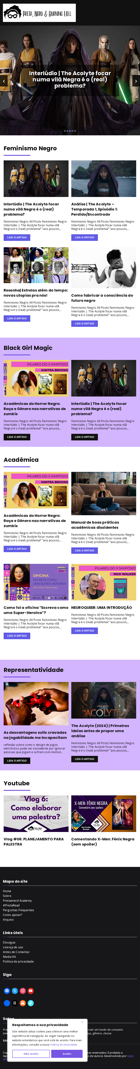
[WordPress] (23, 1003)
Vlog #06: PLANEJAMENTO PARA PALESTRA (34, 842)
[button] (65, 131)
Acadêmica (21, 460)
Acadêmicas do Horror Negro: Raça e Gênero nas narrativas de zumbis (35, 408)
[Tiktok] (31, 1003)
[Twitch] (7, 1003)
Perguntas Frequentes (18, 910)
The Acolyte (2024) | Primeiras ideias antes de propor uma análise (100, 731)
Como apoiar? (12, 914)
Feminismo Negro (30, 148)
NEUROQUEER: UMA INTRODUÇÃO (101, 607)
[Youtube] (31, 991)
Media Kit (9, 956)
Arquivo (8, 919)
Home (7, 891)
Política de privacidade (63, 1044)
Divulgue (9, 942)
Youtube (17, 783)
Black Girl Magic (28, 348)
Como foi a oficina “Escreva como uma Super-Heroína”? (36, 610)
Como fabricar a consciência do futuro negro (102, 298)
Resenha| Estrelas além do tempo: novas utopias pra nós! (36, 293)
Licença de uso (13, 947)
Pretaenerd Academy (17, 900)
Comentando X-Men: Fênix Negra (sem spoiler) (103, 842)
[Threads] (15, 1003)
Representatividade (33, 670)
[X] (15, 991)
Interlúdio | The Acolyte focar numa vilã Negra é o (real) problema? (70, 79)
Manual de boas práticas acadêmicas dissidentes (95, 525)
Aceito (67, 1054)
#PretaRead (11, 905)
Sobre (7, 895)
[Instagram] (23, 991)
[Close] (83, 1022)
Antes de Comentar (16, 952)
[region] (47, 1040)
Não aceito (31, 1054)
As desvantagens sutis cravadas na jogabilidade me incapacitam (35, 735)
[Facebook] (7, 991)
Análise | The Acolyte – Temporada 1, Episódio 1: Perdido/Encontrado (94, 209)
